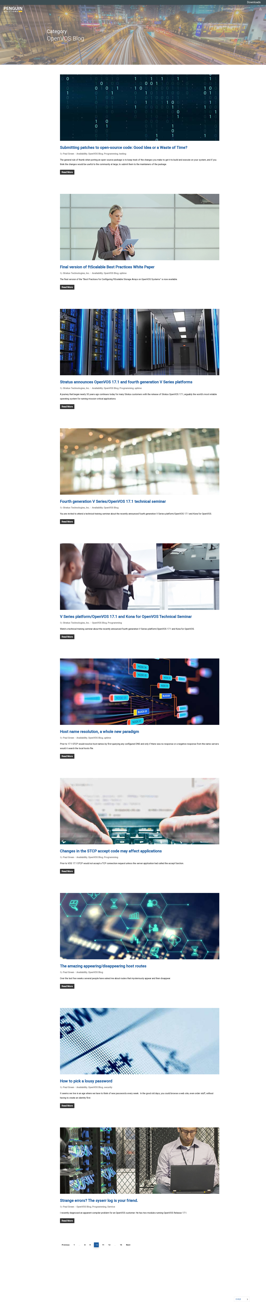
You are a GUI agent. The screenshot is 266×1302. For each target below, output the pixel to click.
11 (103, 1245)
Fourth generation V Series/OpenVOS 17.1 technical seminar (113, 501)
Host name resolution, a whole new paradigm (99, 731)
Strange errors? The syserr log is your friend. (99, 1200)
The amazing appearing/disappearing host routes (103, 966)
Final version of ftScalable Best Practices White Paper (107, 267)
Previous (66, 1245)
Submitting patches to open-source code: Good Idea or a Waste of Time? (123, 147)
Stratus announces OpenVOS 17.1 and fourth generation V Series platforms (126, 382)
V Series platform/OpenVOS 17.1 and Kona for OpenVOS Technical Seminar (126, 616)
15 (121, 1245)
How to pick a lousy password (86, 1081)
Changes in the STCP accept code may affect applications (111, 851)
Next (128, 1245)
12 (109, 1245)
